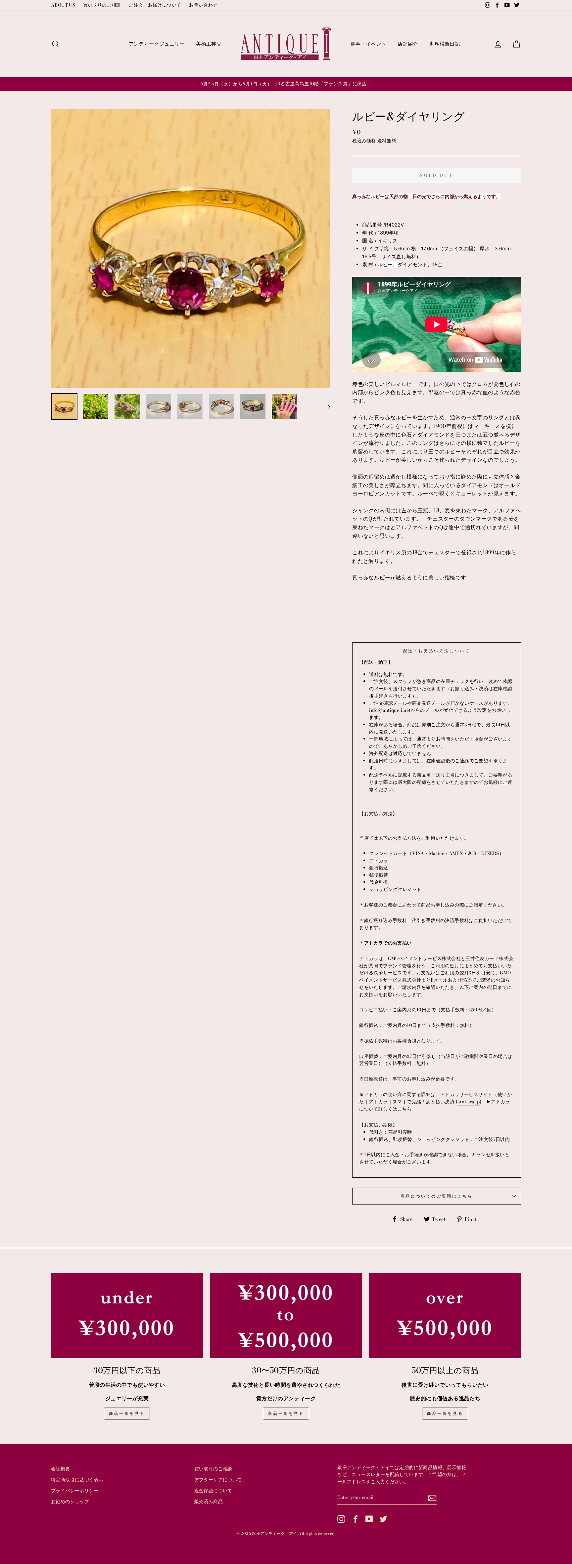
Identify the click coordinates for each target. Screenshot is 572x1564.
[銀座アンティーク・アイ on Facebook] (355, 1519)
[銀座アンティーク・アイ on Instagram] (341, 1519)
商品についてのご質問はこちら (437, 1196)
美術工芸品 (208, 44)
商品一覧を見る (127, 1413)
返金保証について (213, 1490)
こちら (404, 1109)
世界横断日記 (444, 44)
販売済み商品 (208, 1501)
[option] (286, 84)
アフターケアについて (218, 1479)
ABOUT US (63, 5)
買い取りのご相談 (102, 5)
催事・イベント (368, 44)
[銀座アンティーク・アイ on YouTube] (369, 1519)
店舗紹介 (408, 44)
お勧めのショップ (70, 1501)
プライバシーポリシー (75, 1490)
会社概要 (60, 1468)
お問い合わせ (203, 5)
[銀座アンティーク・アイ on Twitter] (383, 1519)
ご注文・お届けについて (155, 5)
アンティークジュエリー (157, 44)
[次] (326, 406)
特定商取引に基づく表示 (77, 1479)
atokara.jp (468, 1101)
